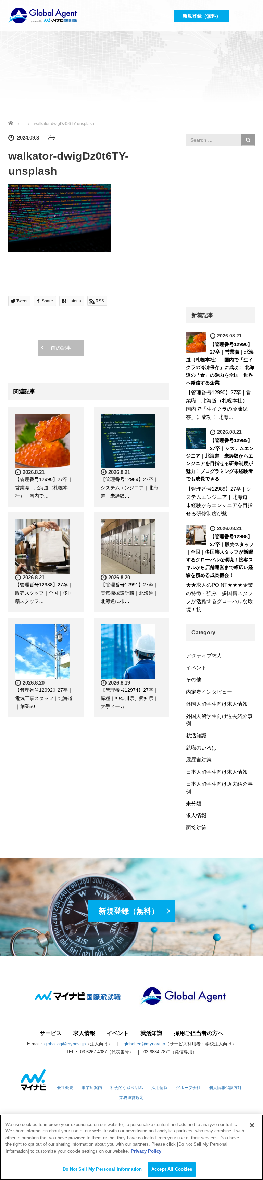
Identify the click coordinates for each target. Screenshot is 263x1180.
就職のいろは (201, 748)
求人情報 (196, 815)
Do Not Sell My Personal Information (102, 1169)
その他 (193, 679)
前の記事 (61, 348)
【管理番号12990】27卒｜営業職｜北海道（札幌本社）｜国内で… (44, 488)
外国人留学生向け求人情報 (217, 704)
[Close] (252, 1125)
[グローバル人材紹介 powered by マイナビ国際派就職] (42, 14)
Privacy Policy (146, 1151)
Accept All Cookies (171, 1169)
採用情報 (159, 1087)
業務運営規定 (131, 1097)
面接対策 (196, 828)
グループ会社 (188, 1087)
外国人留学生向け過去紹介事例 (219, 719)
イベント (196, 668)
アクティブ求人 (204, 656)
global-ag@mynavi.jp (65, 1043)
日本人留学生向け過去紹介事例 (219, 787)
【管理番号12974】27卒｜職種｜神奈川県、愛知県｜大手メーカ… (129, 698)
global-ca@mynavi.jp (144, 1043)
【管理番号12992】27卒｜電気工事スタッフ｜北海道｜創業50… (44, 698)
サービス (51, 1033)
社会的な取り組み (126, 1087)
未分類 (193, 803)
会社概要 (65, 1087)
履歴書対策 (199, 760)
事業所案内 (92, 1087)
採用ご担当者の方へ (198, 1033)
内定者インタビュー (209, 692)
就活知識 (196, 735)
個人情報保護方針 (225, 1087)
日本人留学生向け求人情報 (217, 772)
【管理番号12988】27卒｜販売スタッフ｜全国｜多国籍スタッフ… (44, 593)
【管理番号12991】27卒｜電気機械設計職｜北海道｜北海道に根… (129, 593)
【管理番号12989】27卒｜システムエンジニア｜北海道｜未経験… (129, 488)
